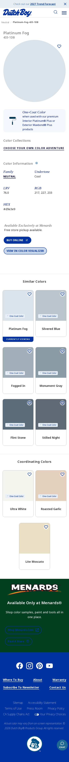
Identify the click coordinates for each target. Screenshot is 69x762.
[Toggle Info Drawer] (36, 163)
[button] (64, 13)
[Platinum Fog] (59, 46)
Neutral (9, 176)
